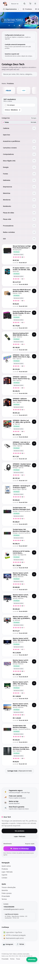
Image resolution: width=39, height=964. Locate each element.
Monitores (6, 200)
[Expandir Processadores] (34, 226)
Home (4, 83)
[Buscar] (24, 3)
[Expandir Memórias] (34, 193)
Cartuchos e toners (10, 148)
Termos (4, 899)
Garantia (5, 890)
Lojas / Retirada (19, 836)
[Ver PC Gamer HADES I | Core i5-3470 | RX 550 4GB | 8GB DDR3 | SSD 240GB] (7, 271)
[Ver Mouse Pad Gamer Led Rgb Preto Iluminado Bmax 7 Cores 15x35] (7, 249)
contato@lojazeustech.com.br (13, 909)
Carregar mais (19, 771)
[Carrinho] (30, 3)
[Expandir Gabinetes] (34, 180)
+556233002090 (8, 907)
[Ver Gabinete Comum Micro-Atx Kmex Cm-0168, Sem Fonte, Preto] (7, 751)
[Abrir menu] (35, 3)
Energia (5, 167)
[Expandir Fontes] (34, 174)
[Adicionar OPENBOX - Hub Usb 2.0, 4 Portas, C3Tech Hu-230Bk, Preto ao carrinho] (34, 443)
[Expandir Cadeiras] (34, 128)
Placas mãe (7, 219)
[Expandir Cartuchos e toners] (34, 148)
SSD (4, 239)
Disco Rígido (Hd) (9, 161)
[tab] (9, 25)
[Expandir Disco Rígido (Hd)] (34, 161)
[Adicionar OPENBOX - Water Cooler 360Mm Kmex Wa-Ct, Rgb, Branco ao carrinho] (34, 356)
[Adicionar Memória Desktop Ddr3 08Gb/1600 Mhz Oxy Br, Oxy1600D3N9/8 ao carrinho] (34, 334)
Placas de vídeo (8, 213)
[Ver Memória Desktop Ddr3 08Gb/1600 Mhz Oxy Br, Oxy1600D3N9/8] (7, 337)
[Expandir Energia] (34, 167)
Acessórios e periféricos (11, 141)
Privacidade (6, 896)
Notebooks (7, 206)
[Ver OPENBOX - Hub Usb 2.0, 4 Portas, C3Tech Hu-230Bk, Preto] (7, 446)
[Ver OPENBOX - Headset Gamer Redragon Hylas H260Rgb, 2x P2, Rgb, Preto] (7, 467)
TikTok (20, 944)
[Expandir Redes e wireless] (34, 232)
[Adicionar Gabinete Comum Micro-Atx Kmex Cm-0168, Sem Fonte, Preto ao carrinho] (34, 749)
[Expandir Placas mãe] (34, 219)
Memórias (6, 193)
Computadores (8, 154)
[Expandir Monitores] (34, 200)
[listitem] (13, 90)
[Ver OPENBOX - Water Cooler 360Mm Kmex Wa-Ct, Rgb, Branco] (7, 358)
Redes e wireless (9, 232)
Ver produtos (19, 831)
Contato (4, 878)
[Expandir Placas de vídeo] (34, 213)
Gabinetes (6, 180)
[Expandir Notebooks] (34, 206)
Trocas (18, 959)
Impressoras (7, 187)
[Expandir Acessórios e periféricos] (34, 141)
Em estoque (11, 105)
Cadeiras (6, 128)
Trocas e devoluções (9, 887)
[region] (19, 20)
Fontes (5, 174)
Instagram (8, 944)
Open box (6, 135)
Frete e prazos (7, 893)
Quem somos (6, 866)
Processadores (8, 226)
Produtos (5, 869)
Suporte (4, 875)
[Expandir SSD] (34, 239)
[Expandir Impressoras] (34, 187)
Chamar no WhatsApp (19, 849)
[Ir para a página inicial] (5, 3)
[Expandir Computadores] (34, 154)
